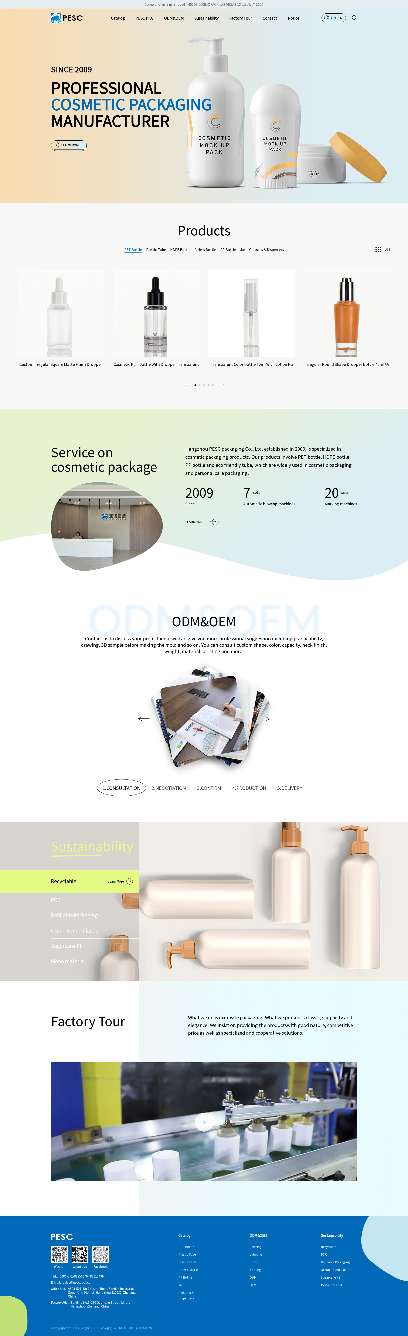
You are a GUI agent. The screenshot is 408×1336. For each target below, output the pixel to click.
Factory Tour (240, 18)
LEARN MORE (70, 145)
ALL (388, 249)
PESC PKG (144, 18)
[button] (186, 385)
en (333, 17)
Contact (270, 18)
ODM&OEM (174, 18)
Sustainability (206, 18)
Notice (293, 18)
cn (340, 17)
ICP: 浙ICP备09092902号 (137, 1328)
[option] (107, 526)
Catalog (118, 18)
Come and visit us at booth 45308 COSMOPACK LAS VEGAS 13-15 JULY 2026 (204, 4)
